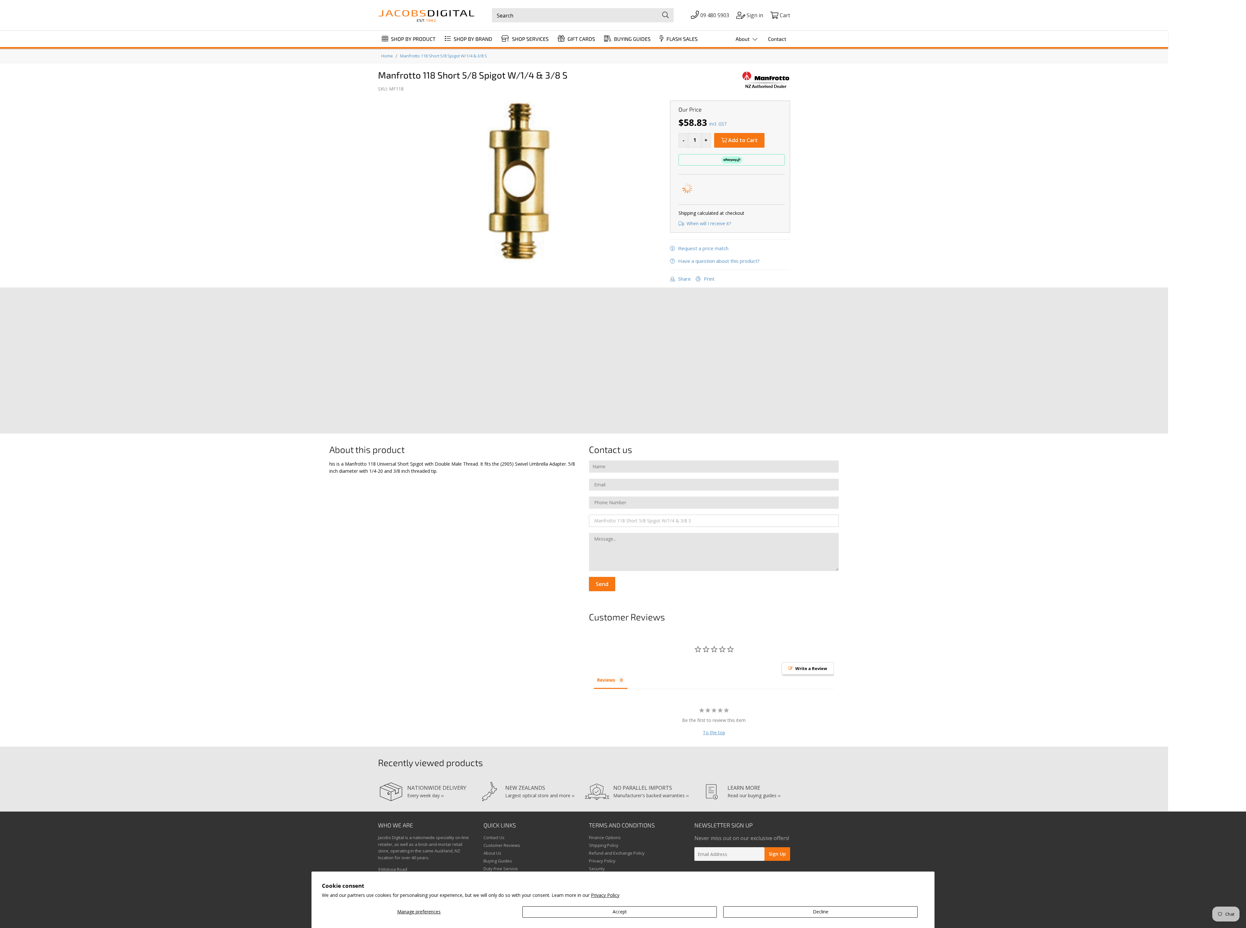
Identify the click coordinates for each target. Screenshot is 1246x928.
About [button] (743, 39)
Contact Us (494, 837)
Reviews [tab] (606, 680)
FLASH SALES (681, 39)
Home (387, 56)
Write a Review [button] (811, 668)
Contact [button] (777, 39)
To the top (714, 732)
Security (597, 869)
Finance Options (605, 837)
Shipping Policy (603, 845)
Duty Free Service (500, 869)
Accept (620, 912)
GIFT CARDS (580, 39)
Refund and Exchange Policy (617, 853)
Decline (820, 912)
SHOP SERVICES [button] (530, 39)
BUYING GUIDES (632, 39)
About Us (492, 853)
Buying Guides (497, 861)
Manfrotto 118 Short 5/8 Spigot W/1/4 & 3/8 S (443, 56)
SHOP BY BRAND (472, 39)
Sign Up (777, 854)
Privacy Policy (605, 895)
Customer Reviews (501, 845)
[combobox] (583, 15)
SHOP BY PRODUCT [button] (412, 39)
